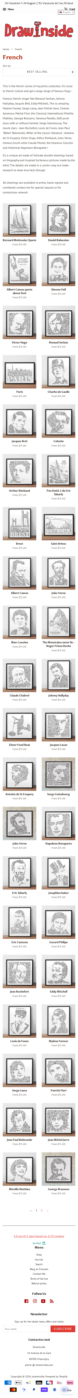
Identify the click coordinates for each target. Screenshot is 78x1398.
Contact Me (39, 1273)
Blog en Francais (39, 1269)
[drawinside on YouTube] (43, 1301)
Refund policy (39, 1283)
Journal (39, 1259)
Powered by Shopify (56, 1376)
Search (39, 1264)
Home (6, 49)
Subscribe (63, 1329)
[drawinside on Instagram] (35, 1301)
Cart (72, 9)
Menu (10, 9)
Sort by (7, 65)
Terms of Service (39, 1278)
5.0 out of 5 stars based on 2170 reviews (39, 1236)
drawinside (38, 1376)
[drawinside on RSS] (52, 1301)
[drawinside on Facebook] (26, 1301)
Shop (39, 1254)
